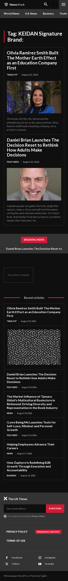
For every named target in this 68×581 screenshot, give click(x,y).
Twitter (16, 563)
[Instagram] (40, 558)
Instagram (50, 557)
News (10, 413)
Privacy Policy (38, 516)
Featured (13, 161)
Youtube (49, 563)
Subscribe (55, 508)
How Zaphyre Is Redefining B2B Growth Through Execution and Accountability (29, 466)
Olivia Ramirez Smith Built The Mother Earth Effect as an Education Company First (33, 60)
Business (11, 475)
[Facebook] (7, 558)
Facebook (17, 557)
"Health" (12, 74)
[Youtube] (40, 564)
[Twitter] (7, 564)
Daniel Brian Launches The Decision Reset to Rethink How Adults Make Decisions (33, 147)
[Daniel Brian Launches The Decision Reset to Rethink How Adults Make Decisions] (34, 184)
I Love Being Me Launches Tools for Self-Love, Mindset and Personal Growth (31, 426)
